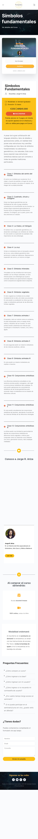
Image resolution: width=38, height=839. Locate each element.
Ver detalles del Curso (10, 27)
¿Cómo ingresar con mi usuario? (18, 682)
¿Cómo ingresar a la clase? (16, 676)
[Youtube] (17, 779)
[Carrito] (34, 5)
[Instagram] (13, 779)
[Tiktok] (24, 779)
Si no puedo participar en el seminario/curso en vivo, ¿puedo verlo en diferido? (18, 708)
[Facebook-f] (20, 779)
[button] (19, 671)
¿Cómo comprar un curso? (16, 671)
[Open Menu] (3, 4)
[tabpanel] (19, 423)
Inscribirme (20, 66)
